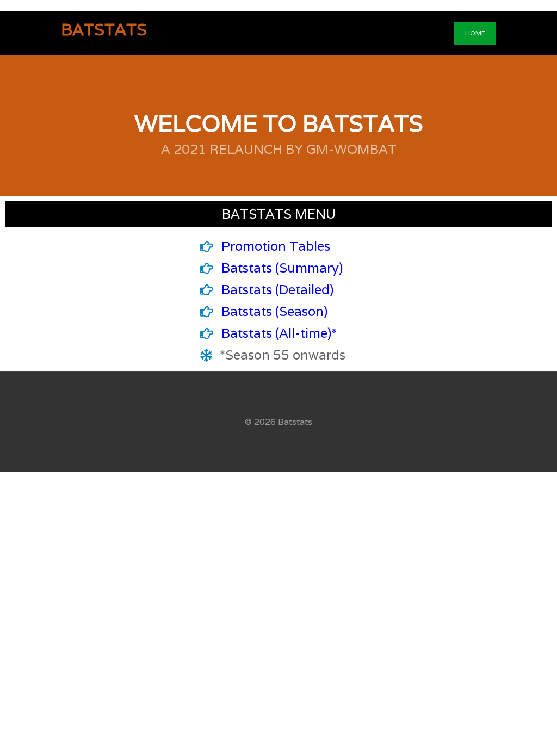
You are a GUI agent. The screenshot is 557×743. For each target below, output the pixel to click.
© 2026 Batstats (278, 422)
